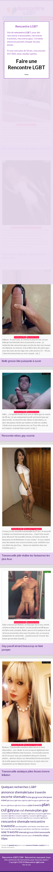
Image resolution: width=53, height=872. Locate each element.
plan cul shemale (24, 810)
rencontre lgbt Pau (22, 816)
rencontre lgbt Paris (8, 816)
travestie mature (27, 835)
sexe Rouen (45, 829)
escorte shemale (13, 797)
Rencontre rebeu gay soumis (18, 435)
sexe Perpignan (17, 829)
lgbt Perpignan (33, 800)
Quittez (26, 74)
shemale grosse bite (28, 832)
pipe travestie (35, 805)
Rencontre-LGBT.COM (12, 857)
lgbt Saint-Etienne (21, 805)
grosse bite (41, 797)
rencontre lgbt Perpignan (38, 816)
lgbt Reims (42, 800)
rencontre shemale (15, 821)
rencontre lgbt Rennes (24, 818)
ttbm (4, 838)
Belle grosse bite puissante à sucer (21, 361)
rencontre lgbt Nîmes (43, 814)
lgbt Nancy (10, 800)
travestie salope (41, 835)
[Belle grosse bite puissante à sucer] (26, 303)
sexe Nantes (32, 826)
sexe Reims (27, 829)
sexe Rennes (36, 829)
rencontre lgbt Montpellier (10, 814)
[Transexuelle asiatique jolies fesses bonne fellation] (26, 702)
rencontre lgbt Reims (8, 818)
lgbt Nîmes (18, 800)
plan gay (41, 810)
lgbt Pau (25, 800)
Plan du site (26, 865)
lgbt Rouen (11, 805)
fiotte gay (30, 797)
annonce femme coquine (35, 845)
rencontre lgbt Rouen (40, 818)
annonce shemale (14, 792)
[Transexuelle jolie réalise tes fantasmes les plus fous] (26, 488)
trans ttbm (15, 835)
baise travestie (36, 792)
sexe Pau (8, 829)
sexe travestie (10, 832)
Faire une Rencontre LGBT (26, 64)
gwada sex (13, 845)
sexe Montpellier (21, 826)
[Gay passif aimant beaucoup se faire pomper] (26, 596)
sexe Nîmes (41, 826)
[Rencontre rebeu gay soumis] (26, 392)
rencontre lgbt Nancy (27, 814)
